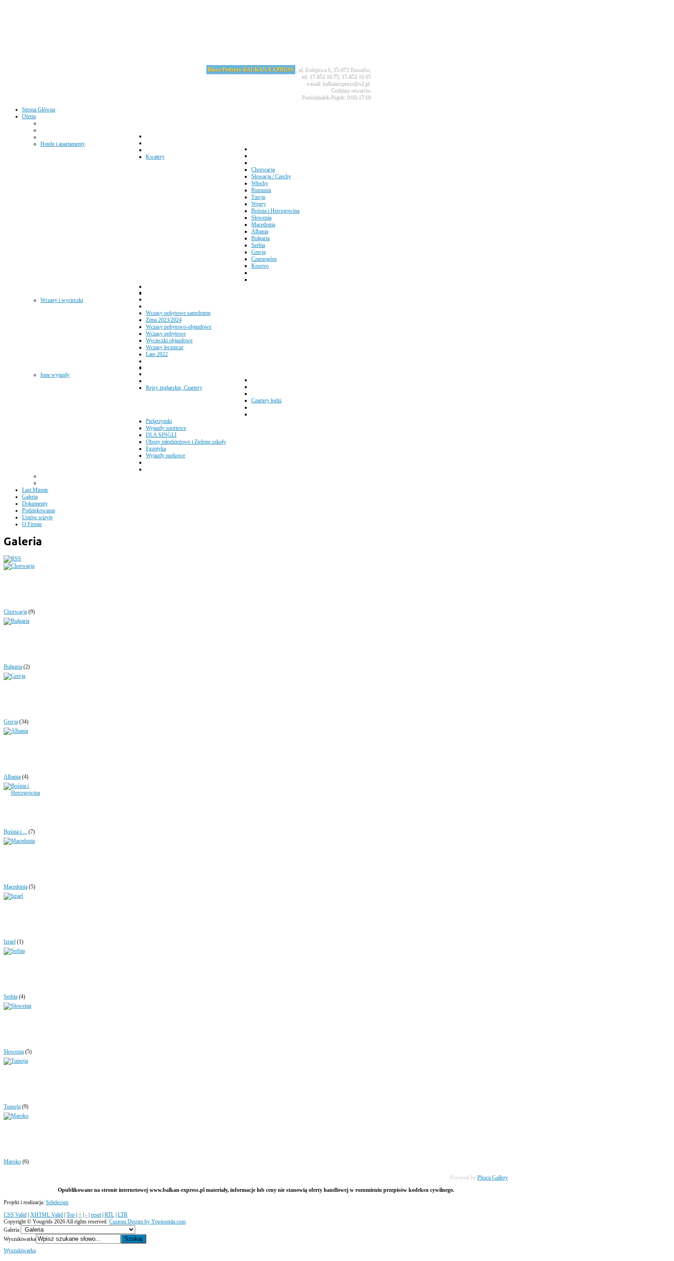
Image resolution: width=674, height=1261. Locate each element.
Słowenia (14, 1051)
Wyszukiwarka (20, 1239)
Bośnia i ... (15, 831)
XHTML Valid (46, 1215)
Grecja (11, 721)
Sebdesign (57, 1202)
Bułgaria (13, 666)
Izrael (10, 941)
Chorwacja (15, 612)
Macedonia (16, 886)
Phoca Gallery (492, 1177)
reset (96, 1215)
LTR (122, 1215)
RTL (109, 1215)
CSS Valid (15, 1215)
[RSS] (12, 558)
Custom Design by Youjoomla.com (147, 1221)
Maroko (12, 1161)
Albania (12, 776)
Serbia (10, 996)
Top (70, 1215)
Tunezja (12, 1106)
